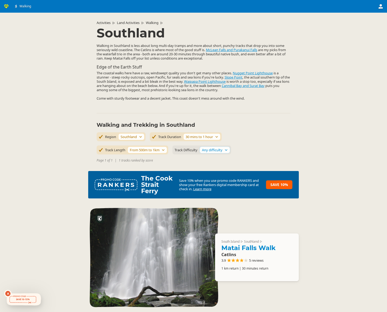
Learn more (202, 189)
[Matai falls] (153, 257)
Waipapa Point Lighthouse (205, 81)
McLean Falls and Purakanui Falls (231, 49)
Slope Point (233, 77)
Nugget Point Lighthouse (253, 73)
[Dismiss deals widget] (8, 293)
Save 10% (279, 184)
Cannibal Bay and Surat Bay (243, 85)
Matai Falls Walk (248, 248)
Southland (251, 241)
